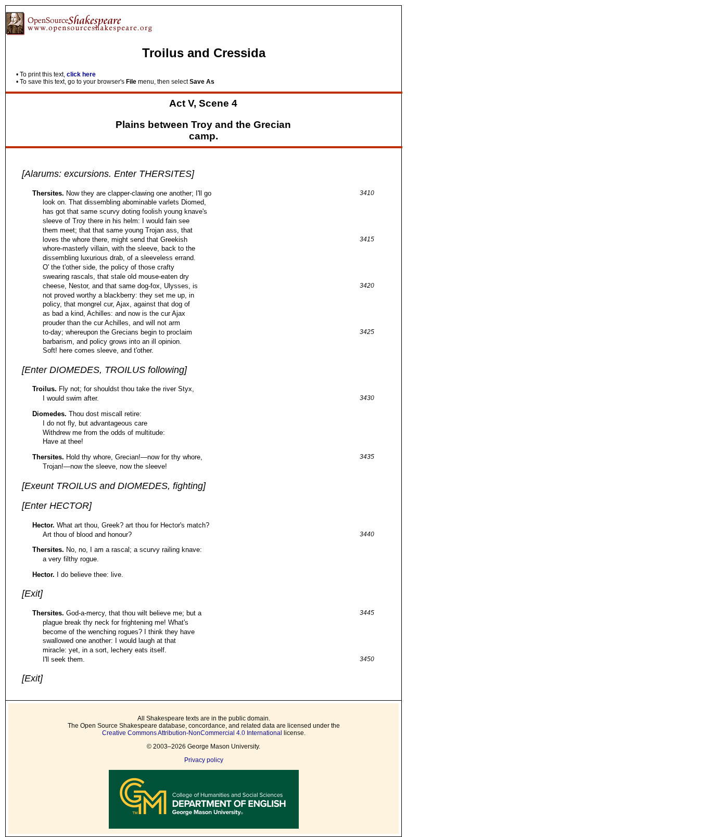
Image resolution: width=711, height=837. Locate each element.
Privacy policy (203, 760)
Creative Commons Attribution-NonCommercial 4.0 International (192, 733)
